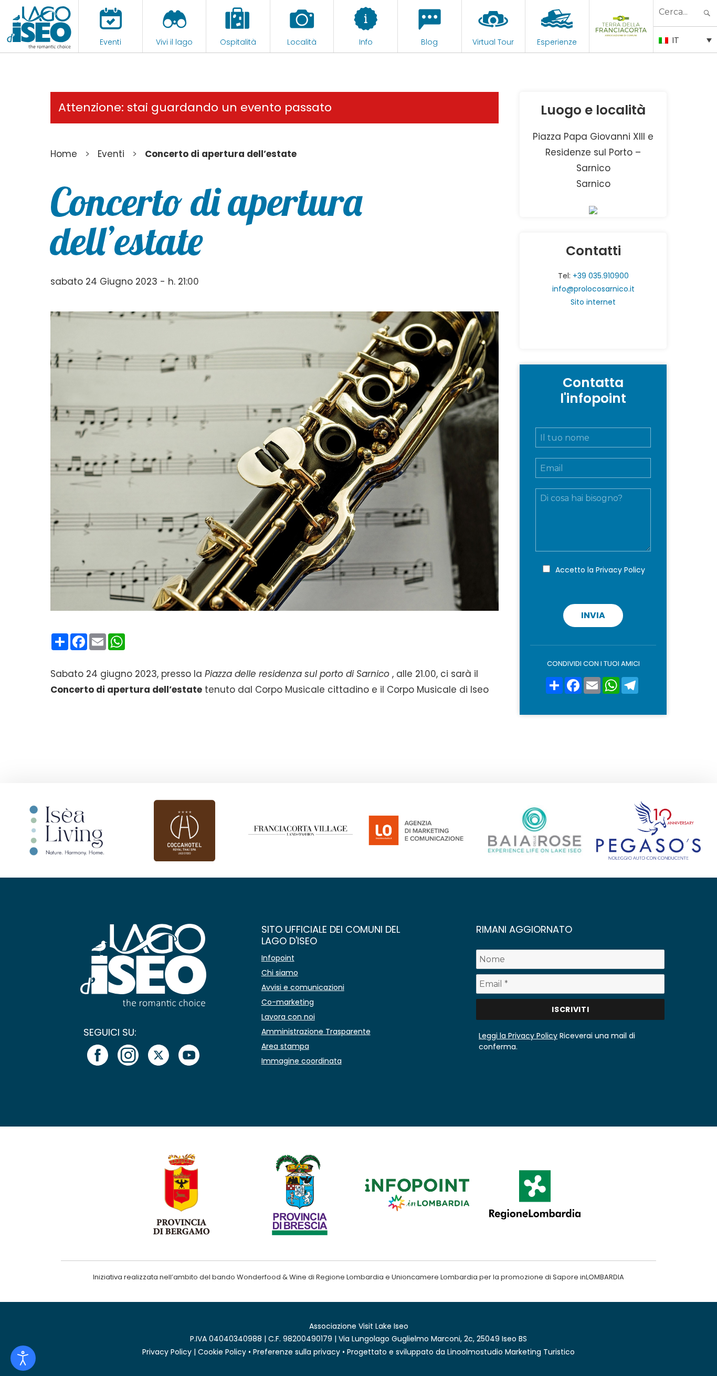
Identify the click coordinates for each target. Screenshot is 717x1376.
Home (63, 154)
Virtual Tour (493, 42)
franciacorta (621, 42)
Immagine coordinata (301, 1061)
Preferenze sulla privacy (296, 1352)
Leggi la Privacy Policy (518, 1035)
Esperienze (557, 42)
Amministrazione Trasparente (316, 1031)
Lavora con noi (288, 1017)
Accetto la (600, 570)
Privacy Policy (620, 570)
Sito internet (593, 302)
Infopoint (277, 958)
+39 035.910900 (601, 275)
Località (302, 42)
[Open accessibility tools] (23, 1358)
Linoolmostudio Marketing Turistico (511, 1352)
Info (366, 42)
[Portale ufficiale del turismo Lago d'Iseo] (39, 26)
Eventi (110, 42)
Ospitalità (238, 42)
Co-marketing (287, 1002)
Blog (429, 42)
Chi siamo (279, 972)
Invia (593, 615)
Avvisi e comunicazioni (302, 987)
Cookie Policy (222, 1352)
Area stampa (285, 1046)
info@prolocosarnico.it (593, 289)
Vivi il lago (174, 42)
